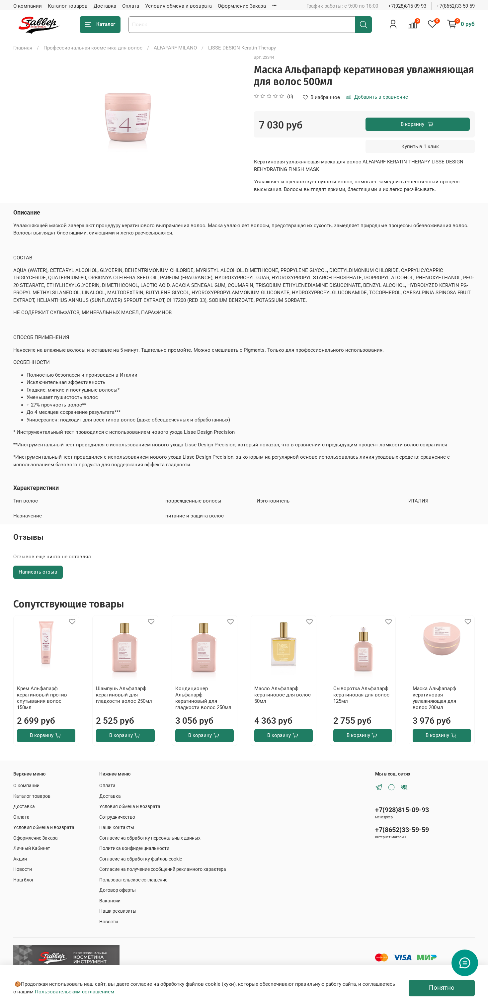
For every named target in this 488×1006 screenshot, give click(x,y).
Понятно (441, 987)
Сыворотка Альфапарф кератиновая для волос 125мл (361, 695)
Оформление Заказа (242, 6)
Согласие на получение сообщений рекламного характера (162, 869)
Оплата (130, 6)
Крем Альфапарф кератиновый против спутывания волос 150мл (42, 698)
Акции (20, 859)
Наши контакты (116, 827)
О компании (27, 6)
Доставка (105, 6)
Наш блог (23, 879)
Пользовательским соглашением (75, 992)
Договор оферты (117, 890)
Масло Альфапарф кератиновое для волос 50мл (282, 695)
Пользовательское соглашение (133, 879)
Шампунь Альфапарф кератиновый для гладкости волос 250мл (124, 695)
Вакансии (110, 900)
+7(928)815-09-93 (407, 6)
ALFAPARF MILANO (175, 48)
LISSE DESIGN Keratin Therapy (242, 48)
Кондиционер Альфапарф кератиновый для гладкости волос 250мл (203, 698)
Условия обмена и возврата (178, 6)
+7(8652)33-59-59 (456, 6)
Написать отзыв (38, 572)
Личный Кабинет (31, 848)
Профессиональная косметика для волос (92, 48)
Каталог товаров (68, 6)
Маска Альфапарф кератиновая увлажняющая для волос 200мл (434, 698)
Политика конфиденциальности (134, 848)
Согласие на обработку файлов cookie (140, 859)
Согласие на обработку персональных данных (150, 838)
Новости (22, 869)
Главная (22, 48)
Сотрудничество (117, 817)
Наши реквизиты (117, 911)
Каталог (105, 24)
